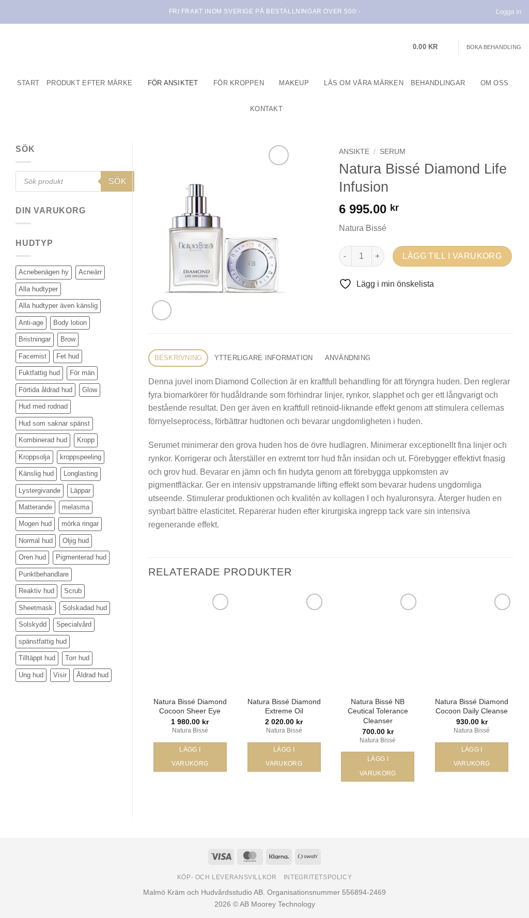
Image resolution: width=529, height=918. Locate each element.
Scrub (73, 591)
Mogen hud (35, 523)
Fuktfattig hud (39, 373)
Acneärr (90, 272)
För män (82, 373)
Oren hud (32, 557)
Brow (67, 339)
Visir (60, 675)
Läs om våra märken (363, 83)
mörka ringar (80, 523)
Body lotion (70, 322)
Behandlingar (438, 83)
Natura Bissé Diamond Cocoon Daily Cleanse (471, 706)
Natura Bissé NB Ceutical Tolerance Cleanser (378, 711)
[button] (432, 47)
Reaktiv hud (36, 591)
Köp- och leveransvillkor (227, 877)
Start (28, 83)
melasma (75, 507)
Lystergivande (39, 490)
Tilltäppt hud (37, 658)
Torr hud (77, 658)
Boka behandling (493, 47)
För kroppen (238, 83)
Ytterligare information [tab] (263, 358)
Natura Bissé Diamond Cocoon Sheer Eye (190, 706)
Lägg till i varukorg (452, 256)
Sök (117, 181)
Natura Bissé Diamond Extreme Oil (284, 706)
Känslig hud (36, 473)
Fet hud (67, 356)
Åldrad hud (92, 675)
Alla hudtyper (38, 289)
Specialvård (73, 624)
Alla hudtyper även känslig (58, 305)
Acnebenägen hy (44, 272)
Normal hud (36, 540)
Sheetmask (36, 608)
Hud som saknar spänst (54, 423)
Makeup (294, 83)
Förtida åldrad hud (45, 390)
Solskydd (32, 624)
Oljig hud (76, 540)
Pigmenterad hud (81, 557)
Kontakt (266, 109)
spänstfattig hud (43, 641)
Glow (89, 390)
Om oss (494, 83)
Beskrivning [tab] (178, 358)
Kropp (86, 440)
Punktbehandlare (44, 574)
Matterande (35, 507)
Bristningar (35, 339)
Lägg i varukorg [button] (190, 756)
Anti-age (31, 322)
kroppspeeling (80, 457)
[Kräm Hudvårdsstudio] (72, 47)
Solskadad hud (85, 608)
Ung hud (31, 675)
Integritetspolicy (318, 877)
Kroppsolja (34, 457)
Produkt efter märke (89, 83)
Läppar (80, 490)
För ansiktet (173, 83)
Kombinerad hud (43, 440)
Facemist (32, 356)
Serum (393, 151)
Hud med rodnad (43, 406)
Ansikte (354, 151)
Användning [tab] (348, 358)
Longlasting (81, 473)
